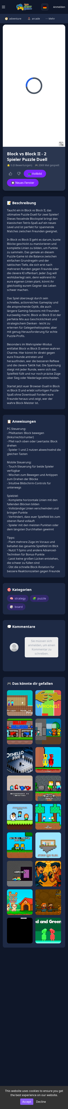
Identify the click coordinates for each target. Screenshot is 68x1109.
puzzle (39, 598)
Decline (41, 1102)
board (16, 607)
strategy (18, 598)
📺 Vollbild (35, 174)
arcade (34, 18)
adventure (13, 18)
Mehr (50, 18)
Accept (26, 1102)
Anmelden (59, 7)
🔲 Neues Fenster (22, 183)
